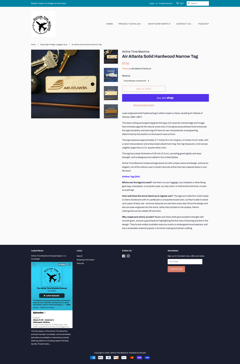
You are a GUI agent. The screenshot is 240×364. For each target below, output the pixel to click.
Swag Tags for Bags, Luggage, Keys (53, 44)
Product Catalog (129, 24)
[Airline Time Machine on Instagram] (128, 257)
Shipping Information (86, 260)
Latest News (37, 251)
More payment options (143, 105)
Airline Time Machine (119, 353)
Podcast (203, 24)
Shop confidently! (159, 24)
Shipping (126, 68)
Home (109, 24)
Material (126, 76)
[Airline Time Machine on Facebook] (123, 257)
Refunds (80, 263)
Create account (165, 3)
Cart (181, 3)
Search (80, 256)
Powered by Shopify (137, 353)
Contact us (183, 24)
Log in (152, 3)
